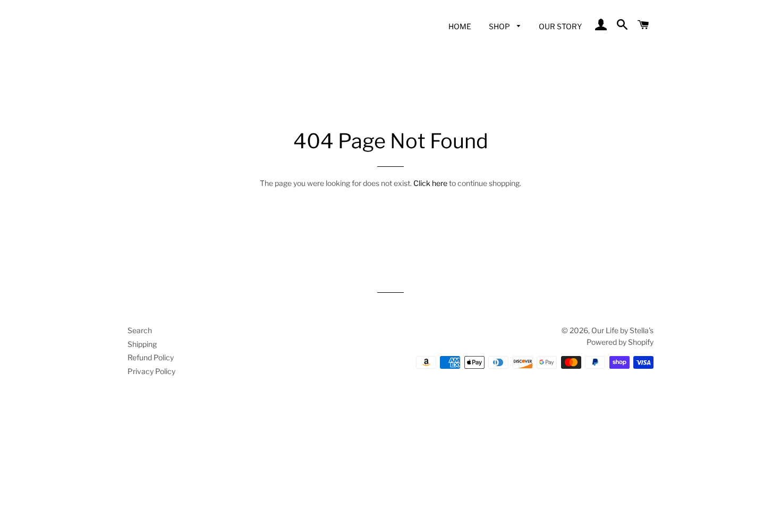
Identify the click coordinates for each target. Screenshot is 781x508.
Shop (500, 26)
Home (459, 26)
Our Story (560, 26)
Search (140, 330)
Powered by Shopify (620, 341)
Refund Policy (151, 357)
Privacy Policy (151, 371)
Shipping (142, 344)
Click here (430, 183)
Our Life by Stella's (622, 330)
